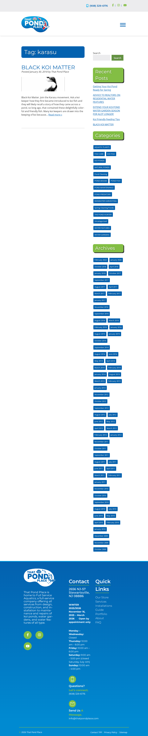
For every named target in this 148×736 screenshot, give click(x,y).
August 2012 (100, 414)
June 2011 (99, 468)
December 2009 (101, 536)
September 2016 (102, 313)
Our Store (102, 597)
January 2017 (100, 300)
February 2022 (101, 260)
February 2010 (113, 522)
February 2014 (114, 367)
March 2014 (99, 367)
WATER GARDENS (102, 234)
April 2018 (114, 266)
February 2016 (101, 327)
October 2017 (115, 273)
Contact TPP (96, 732)
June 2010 (99, 515)
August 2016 (100, 320)
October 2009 (100, 549)
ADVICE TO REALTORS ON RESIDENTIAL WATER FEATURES (106, 98)
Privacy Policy (110, 732)
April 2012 (99, 428)
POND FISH (116, 180)
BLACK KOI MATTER (48, 67)
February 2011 (114, 475)
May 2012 (111, 421)
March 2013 (99, 381)
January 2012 (116, 435)
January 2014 (100, 374)
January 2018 (100, 273)
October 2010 (100, 495)
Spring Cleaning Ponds (104, 207)
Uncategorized (101, 221)
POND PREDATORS (103, 194)
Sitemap (123, 732)
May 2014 (99, 361)
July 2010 (112, 509)
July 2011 (112, 462)
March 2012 (112, 428)
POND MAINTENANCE (104, 187)
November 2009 (101, 542)
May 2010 (111, 515)
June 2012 (99, 421)
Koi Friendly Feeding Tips (106, 119)
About (99, 618)
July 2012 (112, 414)
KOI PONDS (99, 160)
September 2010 (102, 502)
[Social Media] (113, 5)
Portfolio (101, 614)
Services (100, 601)
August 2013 (114, 374)
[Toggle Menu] (123, 25)
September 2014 (102, 347)
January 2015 (114, 334)
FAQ (98, 622)
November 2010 (101, 488)
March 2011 (99, 475)
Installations (103, 605)
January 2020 (116, 260)
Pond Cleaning (101, 174)
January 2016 (116, 327)
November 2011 (101, 441)
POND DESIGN (101, 180)
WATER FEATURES (102, 228)
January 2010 (100, 529)
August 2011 (100, 462)
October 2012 (100, 401)
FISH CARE (99, 154)
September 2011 (102, 455)
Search (96, 53)
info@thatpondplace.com (84, 718)
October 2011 (100, 448)
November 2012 (101, 394)
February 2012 (101, 435)
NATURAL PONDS (102, 167)
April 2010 (99, 522)
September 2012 (102, 408)
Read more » (55, 114)
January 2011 (100, 482)
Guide (99, 609)
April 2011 (111, 468)
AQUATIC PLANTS (102, 147)
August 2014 (100, 354)
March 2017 (99, 293)
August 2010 (100, 509)
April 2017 (113, 287)
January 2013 (100, 388)
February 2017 (114, 293)
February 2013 (114, 381)
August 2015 (100, 334)
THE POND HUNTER (103, 214)
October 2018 (100, 266)
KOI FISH (111, 154)
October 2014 (100, 340)
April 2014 (111, 361)
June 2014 (113, 354)
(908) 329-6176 (99, 5)
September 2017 (102, 280)
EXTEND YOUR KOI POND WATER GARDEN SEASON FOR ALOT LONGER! (106, 111)
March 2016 (114, 320)
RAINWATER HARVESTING (106, 201)
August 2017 (100, 287)
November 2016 (101, 307)
